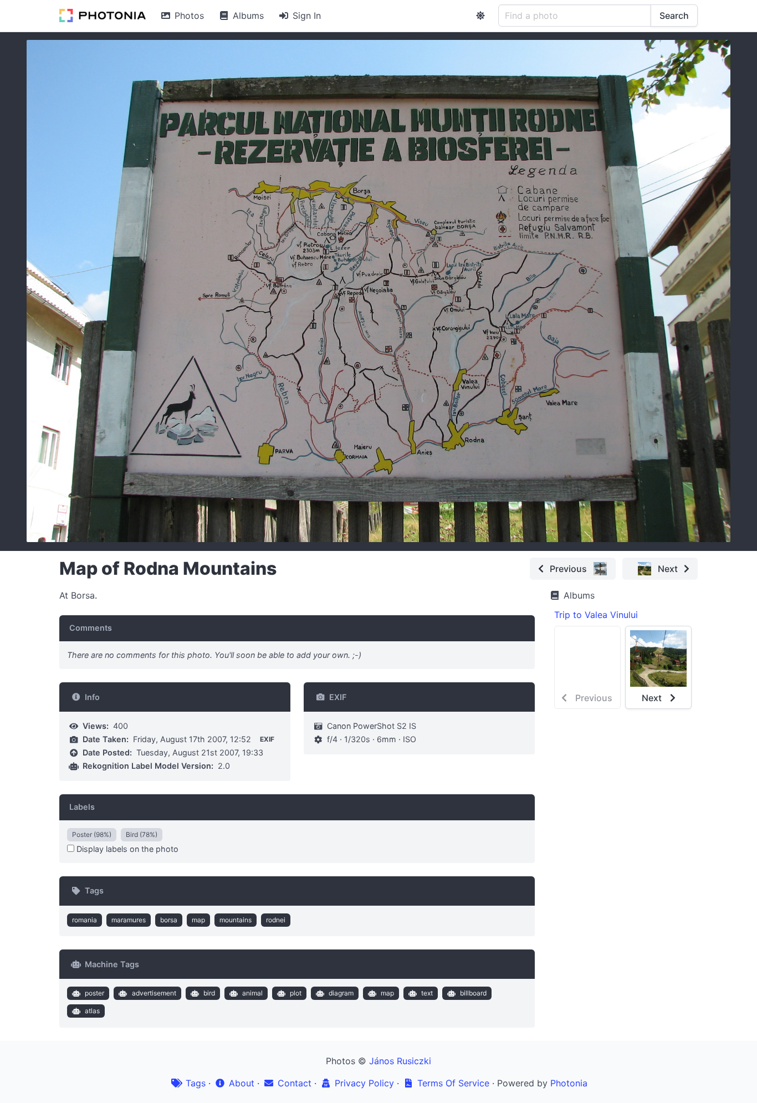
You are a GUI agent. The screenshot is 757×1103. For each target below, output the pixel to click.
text (427, 993)
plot (295, 993)
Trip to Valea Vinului (596, 614)
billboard (473, 993)
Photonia (568, 1083)
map (198, 920)
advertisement (154, 993)
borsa (168, 920)
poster (94, 993)
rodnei (275, 920)
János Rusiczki (400, 1060)
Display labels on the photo (126, 849)
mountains (235, 920)
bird (209, 993)
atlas (92, 1011)
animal (252, 993)
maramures (128, 920)
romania (84, 920)
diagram (341, 993)
